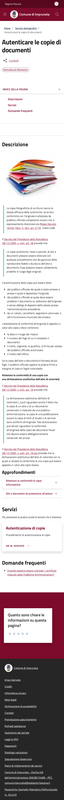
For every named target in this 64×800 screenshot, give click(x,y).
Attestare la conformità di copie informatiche (24, 483)
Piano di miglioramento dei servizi (23, 766)
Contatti (9, 713)
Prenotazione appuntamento (20, 719)
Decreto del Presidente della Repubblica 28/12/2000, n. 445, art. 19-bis (25, 451)
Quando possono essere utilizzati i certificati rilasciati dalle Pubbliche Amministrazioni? (31, 573)
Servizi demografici (26, 28)
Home (7, 28)
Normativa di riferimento (15, 69)
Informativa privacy (15, 693)
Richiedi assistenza (15, 726)
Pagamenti (11, 746)
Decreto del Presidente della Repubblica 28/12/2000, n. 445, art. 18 (25, 241)
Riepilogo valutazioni (16, 752)
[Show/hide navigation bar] (5, 14)
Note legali (11, 700)
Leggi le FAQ (11, 739)
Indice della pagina (15, 89)
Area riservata (13, 680)
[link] (18, 545)
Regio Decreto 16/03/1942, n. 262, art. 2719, (31, 226)
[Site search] (57, 14)
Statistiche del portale (17, 733)
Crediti (8, 686)
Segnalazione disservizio (18, 759)
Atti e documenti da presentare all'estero (29, 493)
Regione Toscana (13, 4)
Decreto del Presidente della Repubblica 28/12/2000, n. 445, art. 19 (25, 388)
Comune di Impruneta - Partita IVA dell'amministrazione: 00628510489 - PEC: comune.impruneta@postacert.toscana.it (29, 777)
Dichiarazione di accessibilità (20, 706)
